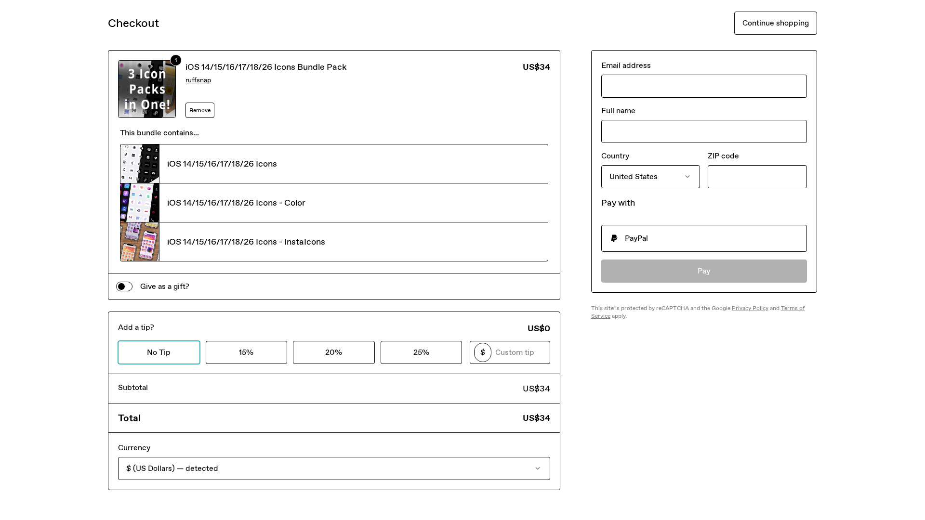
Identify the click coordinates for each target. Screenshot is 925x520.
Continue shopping (775, 22)
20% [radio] (333, 352)
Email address (626, 65)
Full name (618, 110)
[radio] (704, 238)
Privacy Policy (750, 308)
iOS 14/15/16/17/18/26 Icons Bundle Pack (266, 67)
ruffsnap (198, 80)
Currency (134, 447)
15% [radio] (246, 352)
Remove (200, 110)
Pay (704, 270)
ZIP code (723, 155)
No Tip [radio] (159, 352)
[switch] (124, 286)
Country (615, 155)
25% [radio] (421, 352)
